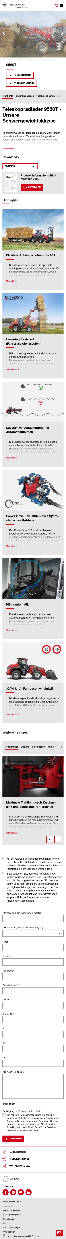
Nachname (8, 970)
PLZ (4, 1028)
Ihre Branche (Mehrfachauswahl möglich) (22, 927)
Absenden (16, 1139)
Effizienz (25, 747)
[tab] (11, 59)
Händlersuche (22, 75)
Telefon (6, 999)
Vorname (7, 956)
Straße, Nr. (8, 1014)
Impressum (7, 1206)
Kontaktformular (20, 1166)
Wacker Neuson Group (11, 1202)
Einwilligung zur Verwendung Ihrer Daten (22, 1111)
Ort (4, 1043)
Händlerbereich (8, 1232)
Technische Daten (45, 96)
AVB (4, 1223)
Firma (5, 941)
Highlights (7, 96)
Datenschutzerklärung (11, 1210)
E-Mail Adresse (10, 985)
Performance (11, 747)
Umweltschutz (8, 1219)
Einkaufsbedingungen (11, 1227)
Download (34, 187)
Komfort (52, 747)
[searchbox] (5, 918)
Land (5, 1057)
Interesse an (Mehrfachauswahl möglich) (22, 913)
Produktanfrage (24, 83)
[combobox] (33, 918)
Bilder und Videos (25, 96)
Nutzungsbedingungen (11, 1214)
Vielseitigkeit (38, 747)
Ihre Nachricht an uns (13, 1072)
